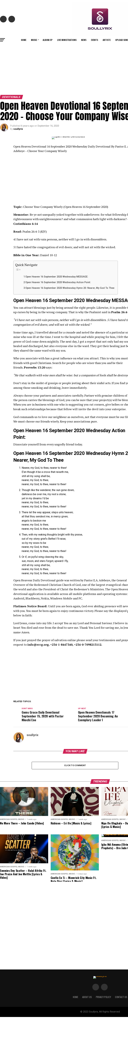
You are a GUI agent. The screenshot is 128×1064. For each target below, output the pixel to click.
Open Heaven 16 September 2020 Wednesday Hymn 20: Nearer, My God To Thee (69, 288)
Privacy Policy (103, 997)
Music (34, 40)
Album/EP (47, 40)
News (83, 40)
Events (94, 40)
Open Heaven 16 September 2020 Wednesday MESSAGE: (56, 276)
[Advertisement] (64, 68)
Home (23, 40)
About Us (87, 997)
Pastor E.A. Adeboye (97, 580)
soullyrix (18, 129)
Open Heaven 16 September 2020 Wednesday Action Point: (58, 282)
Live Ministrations (66, 40)
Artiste (107, 40)
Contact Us (121, 997)
